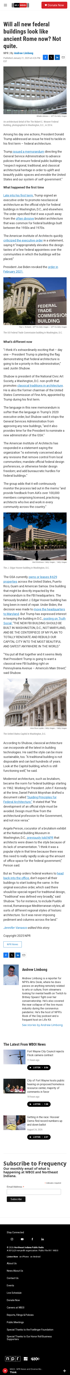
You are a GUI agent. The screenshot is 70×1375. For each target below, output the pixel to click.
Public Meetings (15, 1322)
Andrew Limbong (23, 53)
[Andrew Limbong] (11, 975)
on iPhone (24, 1257)
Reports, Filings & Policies (20, 1315)
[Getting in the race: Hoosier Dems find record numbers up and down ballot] (14, 1122)
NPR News (12, 944)
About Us (12, 1263)
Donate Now (56, 5)
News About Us (15, 1271)
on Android (35, 1257)
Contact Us (13, 1278)
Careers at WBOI (15, 1307)
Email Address (15, 1186)
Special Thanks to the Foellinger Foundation (30, 1329)
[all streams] (65, 1370)
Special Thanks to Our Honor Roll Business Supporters (29, 1338)
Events (10, 1285)
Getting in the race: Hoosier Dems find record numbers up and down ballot (44, 1121)
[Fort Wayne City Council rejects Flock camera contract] (14, 1057)
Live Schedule (14, 1293)
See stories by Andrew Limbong (42, 1025)
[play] (5, 1370)
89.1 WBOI (53, 1250)
